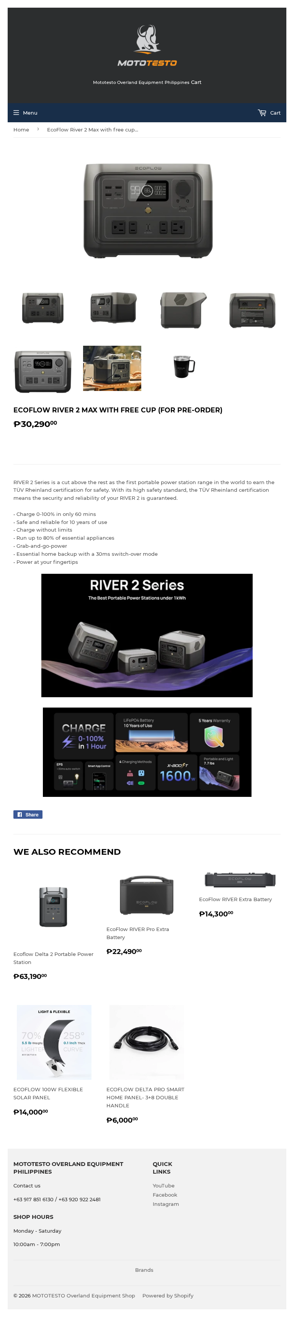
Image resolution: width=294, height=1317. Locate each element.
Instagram (166, 1204)
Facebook (165, 1195)
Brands (144, 1270)
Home (21, 129)
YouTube (164, 1185)
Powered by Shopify (167, 1295)
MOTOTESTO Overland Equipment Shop (83, 1295)
